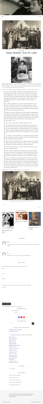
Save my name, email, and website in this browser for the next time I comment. (16, 285)
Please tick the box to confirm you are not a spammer (12, 306)
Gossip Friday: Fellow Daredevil (14, 375)
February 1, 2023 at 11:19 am (11, 242)
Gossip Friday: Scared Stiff (13, 377)
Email (3, 273)
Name (3, 268)
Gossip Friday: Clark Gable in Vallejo (15, 382)
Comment (4, 287)
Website (3, 278)
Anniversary (21, 50)
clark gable (4, 204)
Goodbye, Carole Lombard (21, 221)
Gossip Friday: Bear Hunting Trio (15, 380)
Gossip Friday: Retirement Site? (14, 384)
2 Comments (39, 206)
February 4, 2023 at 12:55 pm (11, 253)
